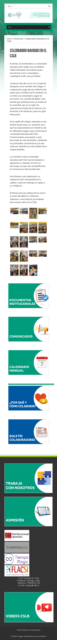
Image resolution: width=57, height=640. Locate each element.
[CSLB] (28, 16)
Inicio (9, 39)
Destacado (18, 39)
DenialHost (35, 630)
